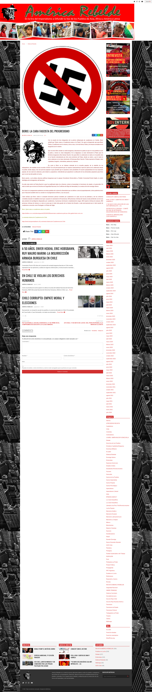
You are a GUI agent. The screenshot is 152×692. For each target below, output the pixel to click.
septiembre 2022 (111, 358)
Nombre (24, 355)
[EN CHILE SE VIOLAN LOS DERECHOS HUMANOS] (90, 279)
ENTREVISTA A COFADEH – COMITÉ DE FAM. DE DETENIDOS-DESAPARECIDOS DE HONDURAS (117, 210)
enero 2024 (109, 313)
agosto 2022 (109, 361)
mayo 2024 (109, 302)
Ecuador (108, 451)
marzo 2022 (109, 375)
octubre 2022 (110, 356)
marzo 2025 (109, 282)
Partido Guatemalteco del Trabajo (115, 553)
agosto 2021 (109, 395)
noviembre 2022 (110, 353)
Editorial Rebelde (36, 226)
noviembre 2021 (110, 387)
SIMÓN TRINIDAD (111, 590)
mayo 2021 (109, 401)
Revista (108, 582)
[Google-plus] (101, 135)
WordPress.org (110, 638)
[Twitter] (134, 1)
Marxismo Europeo (111, 514)
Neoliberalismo (110, 533)
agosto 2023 (109, 327)
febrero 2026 (109, 254)
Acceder (108, 629)
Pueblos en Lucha (111, 573)
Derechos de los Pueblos (113, 443)
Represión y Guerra (111, 579)
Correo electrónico (69, 355)
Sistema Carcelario (111, 593)
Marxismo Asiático (111, 511)
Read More (25, 269)
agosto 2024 (109, 293)
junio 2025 (109, 273)
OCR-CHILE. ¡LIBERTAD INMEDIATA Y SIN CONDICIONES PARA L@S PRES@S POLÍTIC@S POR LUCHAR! (44, 664)
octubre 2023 (110, 322)
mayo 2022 (109, 370)
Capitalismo (109, 426)
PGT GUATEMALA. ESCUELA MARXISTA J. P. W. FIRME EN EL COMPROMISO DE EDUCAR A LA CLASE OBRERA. (41, 323)
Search (147, 1)
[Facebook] (93, 135)
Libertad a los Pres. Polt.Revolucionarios (117, 505)
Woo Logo (113, 231)
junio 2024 (109, 299)
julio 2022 (109, 364)
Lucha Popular (110, 508)
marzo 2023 (109, 341)
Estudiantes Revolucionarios (114, 468)
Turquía (108, 616)
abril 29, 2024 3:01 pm (38, 135)
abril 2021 (109, 404)
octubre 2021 (110, 389)
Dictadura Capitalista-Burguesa (115, 446)
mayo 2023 (109, 336)
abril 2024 (109, 305)
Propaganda (109, 567)
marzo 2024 (109, 307)
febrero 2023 (109, 344)
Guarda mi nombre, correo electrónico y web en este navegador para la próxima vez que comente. (49, 368)
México (108, 522)
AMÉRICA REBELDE (27, 135)
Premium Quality (115, 228)
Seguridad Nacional (111, 587)
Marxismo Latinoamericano (113, 516)
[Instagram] (139, 1)
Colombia (109, 432)
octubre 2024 (110, 288)
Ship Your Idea (114, 237)
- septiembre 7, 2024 (38, 306)
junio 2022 (109, 367)
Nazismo (108, 531)
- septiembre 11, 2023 (38, 262)
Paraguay (109, 550)
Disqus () (100, 330)
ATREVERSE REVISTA (113, 423)
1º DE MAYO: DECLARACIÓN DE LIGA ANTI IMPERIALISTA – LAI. (81, 663)
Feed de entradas (111, 632)
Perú (107, 559)
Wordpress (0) (87, 330)
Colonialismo (110, 434)
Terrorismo (109, 604)
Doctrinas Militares (111, 449)
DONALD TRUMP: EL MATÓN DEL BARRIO (44, 649)
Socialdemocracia (111, 596)
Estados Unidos (110, 465)
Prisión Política (110, 565)
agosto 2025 (109, 268)
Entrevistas (109, 460)
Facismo (108, 471)
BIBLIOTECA (26, 645)
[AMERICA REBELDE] (67, 22)
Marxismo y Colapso (112, 519)
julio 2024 (109, 296)
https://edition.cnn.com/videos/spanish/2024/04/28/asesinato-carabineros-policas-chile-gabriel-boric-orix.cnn (52, 213)
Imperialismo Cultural (112, 491)
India (107, 494)
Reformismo (109, 576)
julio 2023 (109, 330)
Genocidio (109, 474)
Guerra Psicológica (111, 485)
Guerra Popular (110, 482)
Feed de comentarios (112, 635)
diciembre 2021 (110, 384)
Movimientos (109, 525)
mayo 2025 (109, 276)
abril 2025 (109, 279)
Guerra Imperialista (111, 480)
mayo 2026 (109, 245)
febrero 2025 (109, 285)
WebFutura (48, 689)
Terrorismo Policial (111, 610)
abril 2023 (109, 339)
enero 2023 (109, 347)
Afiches (108, 420)
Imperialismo (109, 488)
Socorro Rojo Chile (111, 599)
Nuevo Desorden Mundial (113, 542)
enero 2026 (109, 256)
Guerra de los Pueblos (112, 477)
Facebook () (94, 330)
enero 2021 (109, 409)
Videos (108, 618)
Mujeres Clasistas (111, 528)
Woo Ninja (113, 224)
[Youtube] (142, 1)
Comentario (25, 341)
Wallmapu (109, 621)
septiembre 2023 (111, 324)
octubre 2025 (110, 262)
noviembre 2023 (110, 319)
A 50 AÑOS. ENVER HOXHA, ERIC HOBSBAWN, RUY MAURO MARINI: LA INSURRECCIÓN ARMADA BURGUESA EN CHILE (48, 253)
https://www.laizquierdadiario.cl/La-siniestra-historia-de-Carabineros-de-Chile (43, 221)
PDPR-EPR (109, 556)
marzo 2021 (109, 406)
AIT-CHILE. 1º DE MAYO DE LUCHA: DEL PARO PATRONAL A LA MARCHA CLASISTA (83, 323)
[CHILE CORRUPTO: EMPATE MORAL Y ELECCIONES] (90, 301)
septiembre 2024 (111, 290)
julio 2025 (109, 271)
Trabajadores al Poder (112, 613)
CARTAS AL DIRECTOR (65, 645)
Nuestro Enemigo (111, 539)
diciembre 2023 (110, 316)
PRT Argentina (110, 570)
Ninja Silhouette (115, 234)
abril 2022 (109, 373)
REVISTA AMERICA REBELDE (115, 584)
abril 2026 (109, 248)
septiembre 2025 (111, 265)
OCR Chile (109, 545)
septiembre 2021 (111, 392)
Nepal (108, 536)
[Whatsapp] (98, 135)
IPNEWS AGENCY (111, 497)
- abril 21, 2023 (37, 284)
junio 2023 (109, 333)
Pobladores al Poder (112, 562)
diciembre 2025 (110, 259)
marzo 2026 (109, 251)
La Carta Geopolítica (112, 499)
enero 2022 (109, 381)
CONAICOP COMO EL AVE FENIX (116, 197)
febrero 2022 (109, 378)
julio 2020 (109, 412)
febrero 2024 (109, 310)
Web (23, 361)
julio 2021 (109, 398)
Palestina (109, 548)
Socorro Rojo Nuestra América (114, 601)
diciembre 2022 (110, 350)
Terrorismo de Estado (112, 607)
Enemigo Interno (111, 457)
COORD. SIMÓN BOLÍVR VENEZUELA (117, 437)
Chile (107, 429)
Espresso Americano (112, 463)
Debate (108, 440)
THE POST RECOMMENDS (29, 243)
